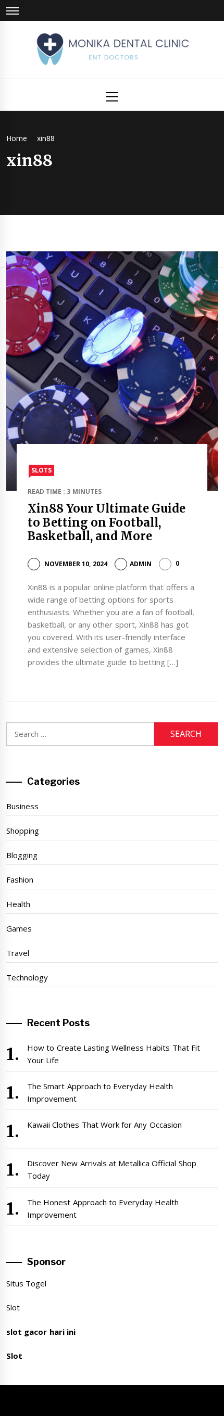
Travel (17, 953)
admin (141, 563)
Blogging (22, 855)
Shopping (22, 830)
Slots (41, 470)
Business (22, 806)
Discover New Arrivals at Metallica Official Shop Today (111, 1169)
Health (18, 904)
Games (19, 928)
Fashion (19, 879)
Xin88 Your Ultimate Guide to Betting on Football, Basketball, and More (107, 522)
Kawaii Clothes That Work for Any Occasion (104, 1124)
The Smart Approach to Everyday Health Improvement (100, 1092)
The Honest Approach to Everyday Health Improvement (103, 1208)
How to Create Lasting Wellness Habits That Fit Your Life (113, 1053)
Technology (27, 977)
